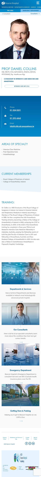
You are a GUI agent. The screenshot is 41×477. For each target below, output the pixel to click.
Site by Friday (35, 438)
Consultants (34, 13)
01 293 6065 (15, 118)
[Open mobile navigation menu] (38, 3)
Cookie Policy (27, 438)
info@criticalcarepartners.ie (22, 126)
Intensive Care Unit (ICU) (21, 86)
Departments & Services (22, 7)
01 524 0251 (15, 110)
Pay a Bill (10, 10)
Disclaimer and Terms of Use (16, 438)
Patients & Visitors (7, 7)
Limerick (33, 7)
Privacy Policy (5, 438)
